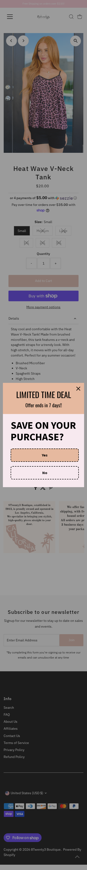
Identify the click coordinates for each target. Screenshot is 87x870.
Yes (45, 455)
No (44, 472)
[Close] (78, 388)
